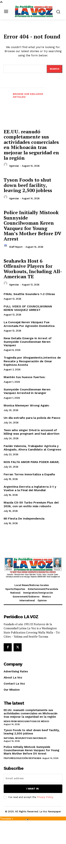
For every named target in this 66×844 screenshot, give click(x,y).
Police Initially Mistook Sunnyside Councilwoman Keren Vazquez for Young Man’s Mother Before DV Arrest (32, 225)
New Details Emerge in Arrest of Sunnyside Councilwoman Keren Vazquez (28, 341)
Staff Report (16, 246)
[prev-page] (5, 98)
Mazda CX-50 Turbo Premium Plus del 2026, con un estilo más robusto (31, 504)
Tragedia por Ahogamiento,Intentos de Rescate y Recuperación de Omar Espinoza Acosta (32, 361)
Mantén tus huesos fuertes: (24, 377)
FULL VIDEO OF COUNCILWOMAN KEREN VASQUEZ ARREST (28, 308)
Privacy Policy (45, 797)
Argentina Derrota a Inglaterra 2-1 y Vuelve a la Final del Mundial (30, 488)
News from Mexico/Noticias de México (26, 721)
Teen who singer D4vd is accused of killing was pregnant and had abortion (31, 431)
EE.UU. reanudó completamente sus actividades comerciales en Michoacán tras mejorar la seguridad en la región (31, 144)
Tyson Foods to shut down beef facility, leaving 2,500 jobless (28, 185)
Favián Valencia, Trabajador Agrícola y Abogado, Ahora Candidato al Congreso (32, 447)
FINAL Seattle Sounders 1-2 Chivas (29, 294)
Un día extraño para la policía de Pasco (32, 418)
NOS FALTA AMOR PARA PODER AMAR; (31, 462)
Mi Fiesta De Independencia (24, 518)
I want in (32, 788)
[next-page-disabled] (61, 98)
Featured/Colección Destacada (22, 758)
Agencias (14, 165)
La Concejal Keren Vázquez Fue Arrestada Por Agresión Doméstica (29, 323)
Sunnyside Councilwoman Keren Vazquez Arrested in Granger (27, 391)
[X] (18, 647)
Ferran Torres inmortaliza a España (29, 474)
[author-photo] (6, 165)
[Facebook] (8, 647)
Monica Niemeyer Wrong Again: (26, 405)
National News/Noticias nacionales (25, 738)
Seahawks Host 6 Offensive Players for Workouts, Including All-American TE (33, 269)
